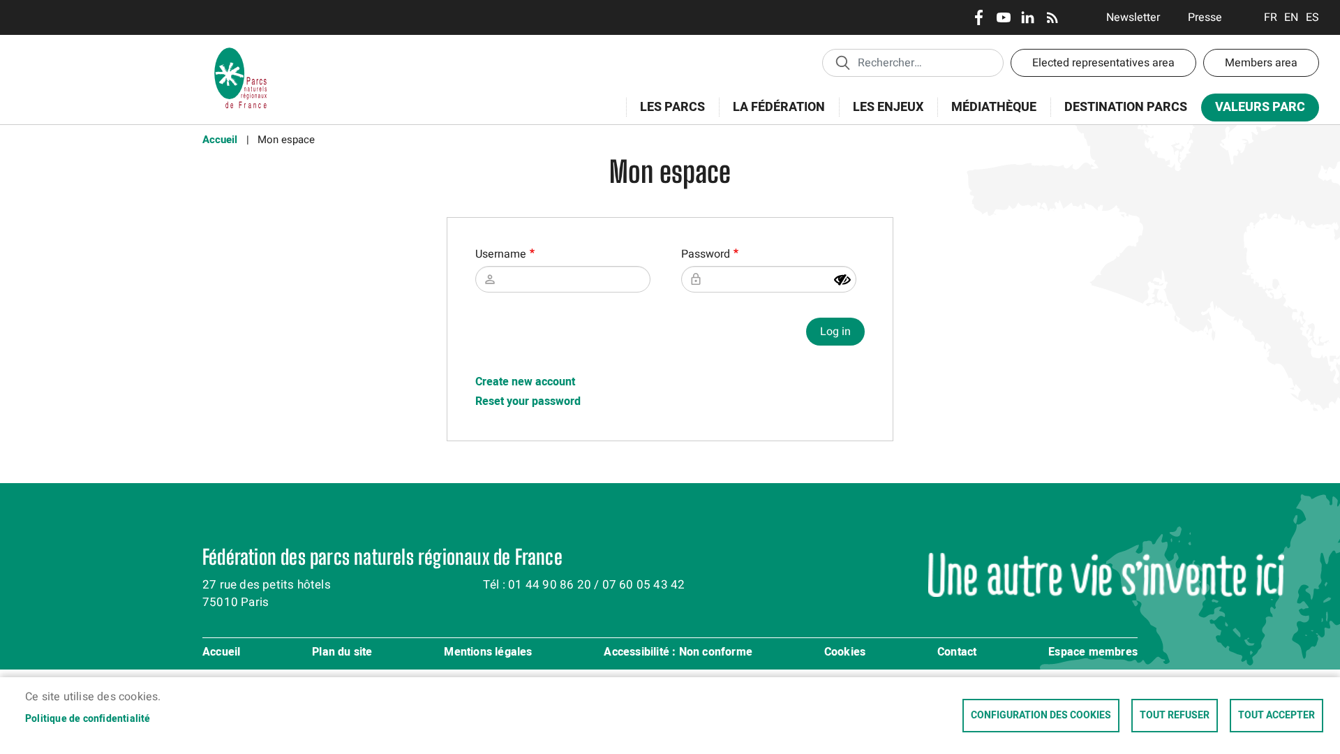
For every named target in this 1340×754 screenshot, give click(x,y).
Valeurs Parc (1253, 109)
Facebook (979, 17)
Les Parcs (665, 114)
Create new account (525, 382)
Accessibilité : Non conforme (678, 652)
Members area (1261, 62)
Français (1270, 17)
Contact (956, 652)
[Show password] (842, 280)
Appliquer (842, 62)
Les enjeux (881, 114)
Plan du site (342, 652)
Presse (1205, 17)
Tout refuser (1174, 716)
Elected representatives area (1103, 62)
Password (705, 254)
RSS (1052, 17)
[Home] (240, 52)
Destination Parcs (1125, 107)
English (1291, 17)
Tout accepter (1276, 716)
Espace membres (1093, 652)
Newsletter (1133, 17)
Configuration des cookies (1041, 716)
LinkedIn (1027, 17)
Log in (835, 331)
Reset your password (528, 401)
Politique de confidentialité (88, 719)
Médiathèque (993, 107)
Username (500, 254)
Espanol (1312, 17)
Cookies (844, 652)
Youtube (1003, 17)
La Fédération (772, 114)
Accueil (219, 139)
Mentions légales (488, 652)
